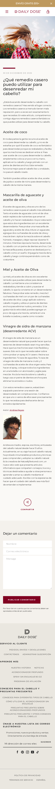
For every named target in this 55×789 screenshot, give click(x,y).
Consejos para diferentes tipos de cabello (28, 697)
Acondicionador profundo (27, 672)
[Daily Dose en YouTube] (32, 752)
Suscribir (46, 742)
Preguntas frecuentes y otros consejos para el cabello (27, 715)
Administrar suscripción (37, 654)
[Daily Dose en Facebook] (17, 752)
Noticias (39, 668)
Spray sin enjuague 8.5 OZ (27, 677)
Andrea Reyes (17, 410)
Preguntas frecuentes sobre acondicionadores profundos (27, 709)
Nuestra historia (21, 668)
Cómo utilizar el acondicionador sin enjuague (27, 702)
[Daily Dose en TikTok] (37, 752)
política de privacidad (27, 775)
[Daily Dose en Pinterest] (22, 752)
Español (41, 780)
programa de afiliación (27, 681)
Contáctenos (11, 654)
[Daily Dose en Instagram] (27, 752)
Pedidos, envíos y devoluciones (27, 650)
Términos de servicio (21, 780)
